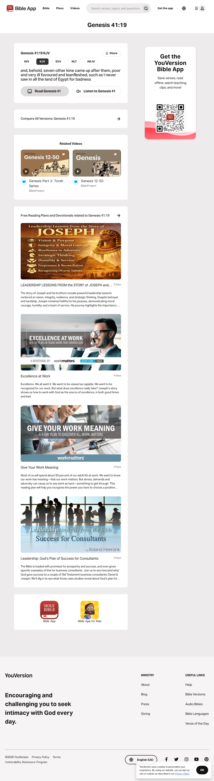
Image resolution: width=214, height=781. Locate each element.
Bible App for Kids (89, 621)
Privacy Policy (40, 757)
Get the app (165, 8)
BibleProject (37, 190)
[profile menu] (199, 8)
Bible (46, 8)
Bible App (49, 621)
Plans (60, 8)
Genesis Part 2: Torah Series (46, 183)
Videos (75, 8)
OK (202, 770)
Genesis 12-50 (96, 181)
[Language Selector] (184, 8)
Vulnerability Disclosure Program (26, 762)
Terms (57, 757)
